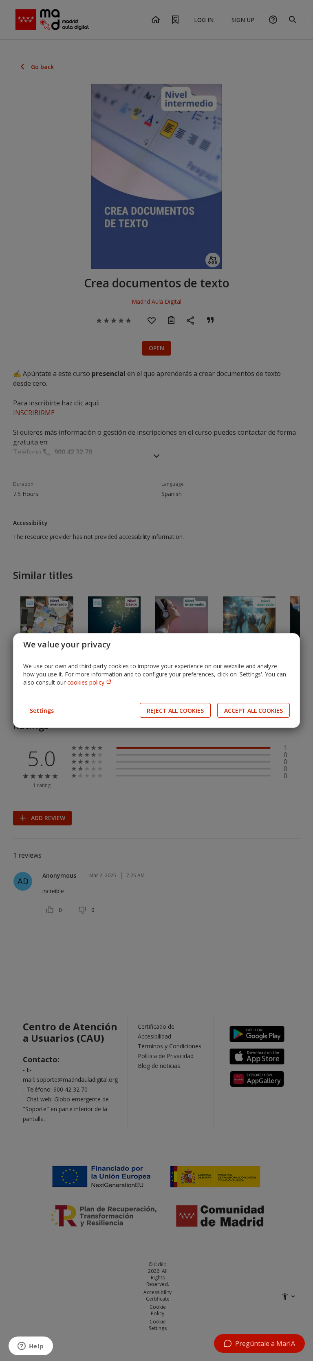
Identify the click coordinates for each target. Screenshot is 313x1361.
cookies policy (86, 682)
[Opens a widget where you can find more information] (30, 1347)
